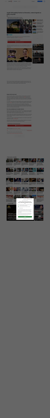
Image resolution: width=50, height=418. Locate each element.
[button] (25, 208)
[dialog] (25, 209)
